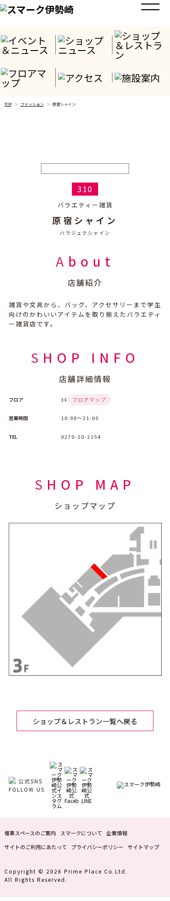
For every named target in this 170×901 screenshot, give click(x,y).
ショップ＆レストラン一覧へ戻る (85, 721)
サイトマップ (143, 846)
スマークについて (81, 833)
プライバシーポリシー (97, 846)
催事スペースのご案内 (30, 833)
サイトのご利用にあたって (35, 846)
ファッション (32, 104)
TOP (8, 104)
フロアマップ (89, 399)
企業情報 (116, 833)
